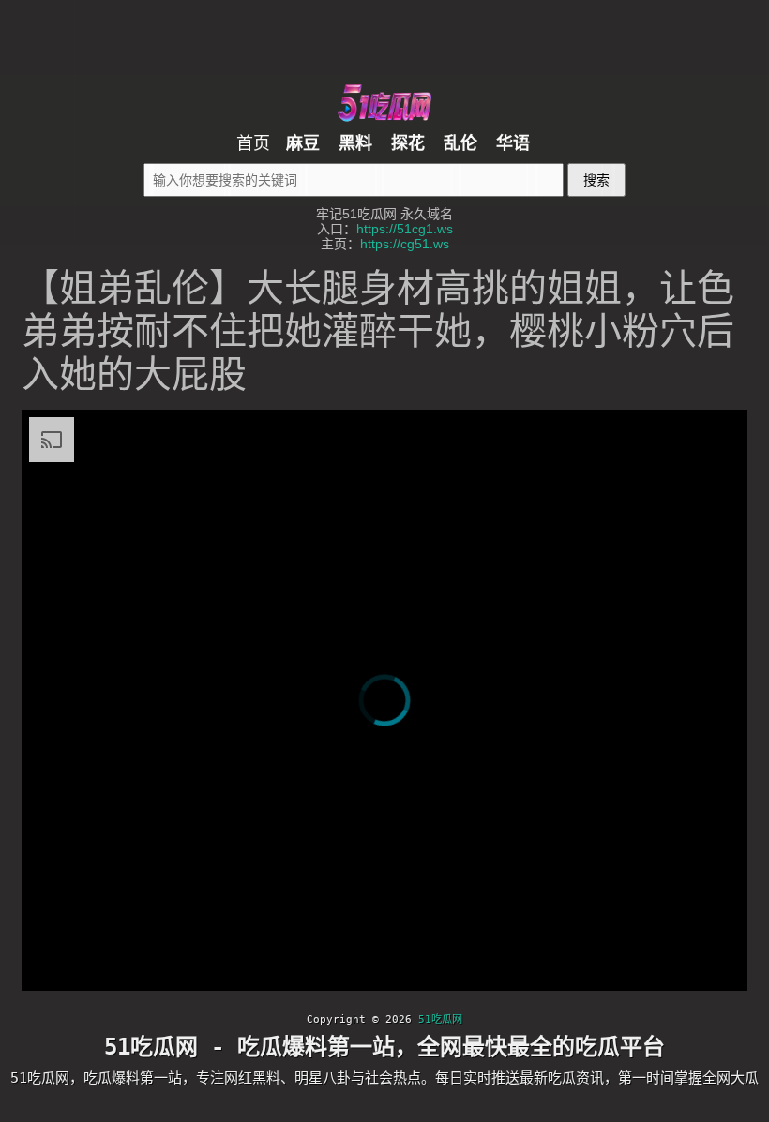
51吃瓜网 (440, 1019)
